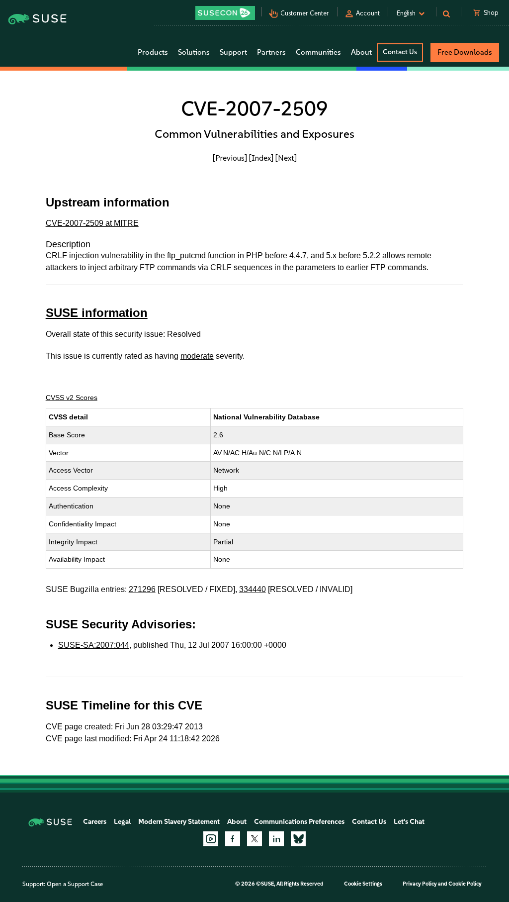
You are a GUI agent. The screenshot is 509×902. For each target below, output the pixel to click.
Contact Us (400, 52)
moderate (197, 356)
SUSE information (97, 312)
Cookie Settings (363, 884)
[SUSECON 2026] (225, 13)
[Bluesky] (298, 838)
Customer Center (304, 13)
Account (368, 13)
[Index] (261, 158)
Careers (94, 821)
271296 (142, 589)
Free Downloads (464, 52)
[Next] (286, 158)
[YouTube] (210, 838)
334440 (252, 589)
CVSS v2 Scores (71, 397)
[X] (254, 838)
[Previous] (230, 158)
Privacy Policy (420, 884)
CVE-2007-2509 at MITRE (92, 223)
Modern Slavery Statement (179, 821)
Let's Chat (409, 821)
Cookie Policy (465, 884)
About (237, 821)
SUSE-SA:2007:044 (93, 645)
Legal (122, 821)
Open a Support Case (75, 884)
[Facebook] (232, 838)
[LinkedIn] (276, 838)
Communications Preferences (299, 821)
